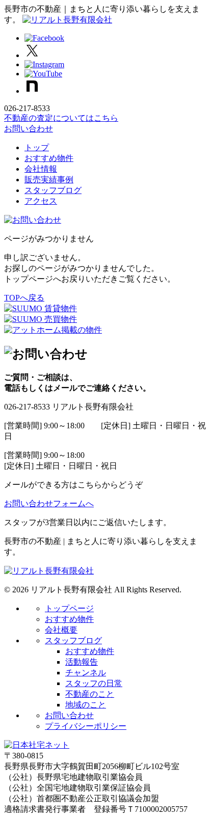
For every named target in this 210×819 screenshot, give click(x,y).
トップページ (69, 608)
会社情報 (40, 169)
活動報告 (81, 662)
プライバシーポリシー (85, 726)
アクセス (40, 201)
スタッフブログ (53, 190)
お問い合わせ (28, 128)
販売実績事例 (48, 179)
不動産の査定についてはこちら (61, 118)
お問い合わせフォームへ (49, 503)
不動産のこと (89, 694)
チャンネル (85, 672)
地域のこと (85, 704)
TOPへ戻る (24, 297)
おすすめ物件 (48, 158)
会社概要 (61, 629)
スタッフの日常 (93, 683)
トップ (36, 147)
